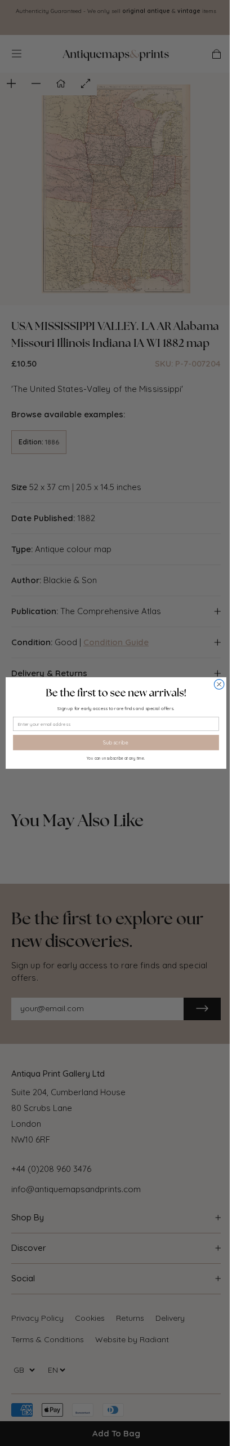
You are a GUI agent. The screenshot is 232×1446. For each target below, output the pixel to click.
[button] (115, 693)
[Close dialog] (219, 685)
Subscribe (116, 742)
